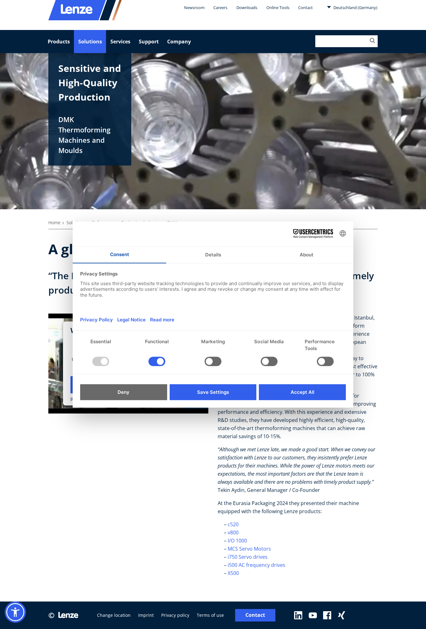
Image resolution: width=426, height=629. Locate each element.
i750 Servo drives (248, 556)
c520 (234, 524)
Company (179, 41)
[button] (15, 612)
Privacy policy (175, 615)
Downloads (246, 7)
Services (120, 41)
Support (149, 41)
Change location (114, 615)
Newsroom (194, 7)
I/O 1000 (238, 540)
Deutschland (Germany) (354, 7)
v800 (233, 532)
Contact (305, 7)
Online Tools (277, 7)
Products (59, 41)
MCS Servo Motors (249, 548)
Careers (220, 7)
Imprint (146, 615)
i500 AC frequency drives (256, 565)
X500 (234, 573)
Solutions (90, 41)
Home (54, 222)
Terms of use (210, 615)
